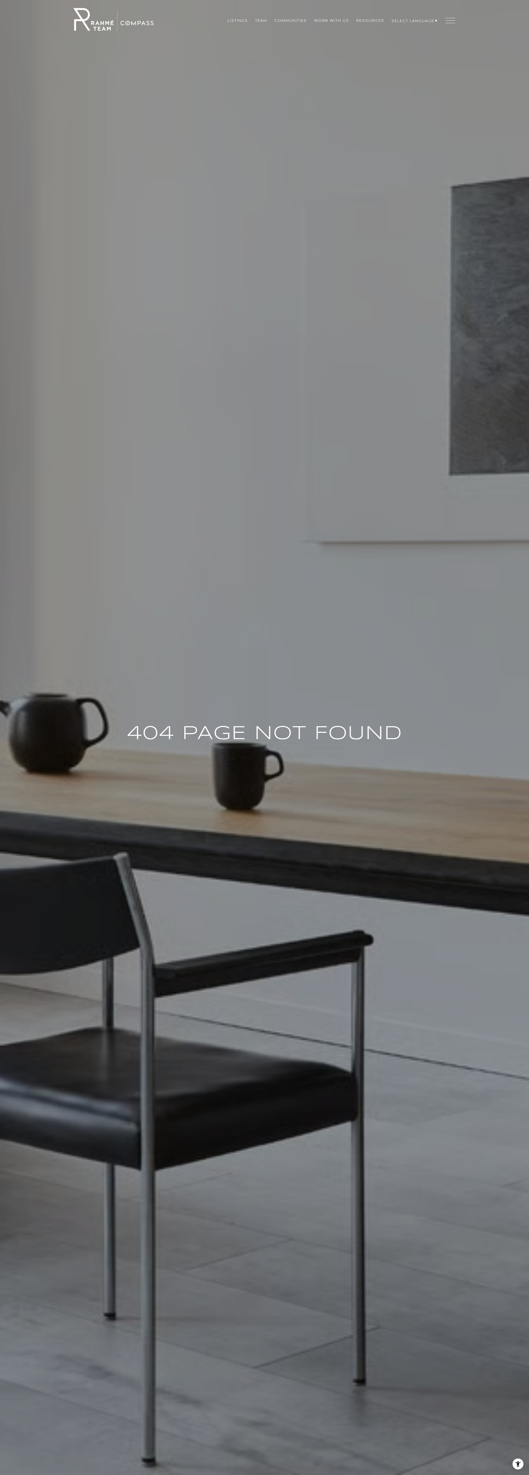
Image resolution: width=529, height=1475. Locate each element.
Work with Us (331, 20)
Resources (370, 20)
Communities (290, 20)
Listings (238, 20)
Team (261, 20)
